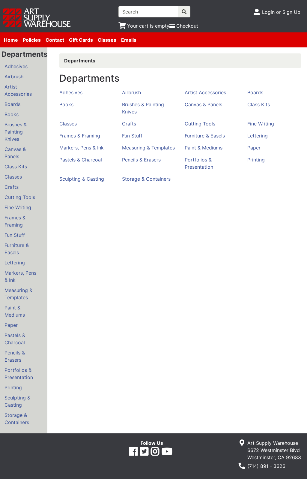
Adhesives (16, 66)
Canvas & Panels (15, 152)
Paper (11, 325)
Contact (55, 40)
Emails (128, 40)
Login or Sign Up (281, 12)
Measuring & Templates (18, 293)
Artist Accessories (18, 90)
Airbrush (13, 77)
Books (11, 114)
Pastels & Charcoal (14, 338)
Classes (107, 40)
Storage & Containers (16, 418)
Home (11, 40)
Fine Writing (17, 207)
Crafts (11, 187)
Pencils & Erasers (14, 356)
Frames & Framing (14, 221)
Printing (13, 387)
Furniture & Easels (16, 248)
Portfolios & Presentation (18, 373)
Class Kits (15, 167)
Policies (32, 40)
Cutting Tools (19, 197)
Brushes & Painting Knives (15, 132)
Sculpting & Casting (17, 401)
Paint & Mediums (14, 311)
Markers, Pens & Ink (20, 276)
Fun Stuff (14, 235)
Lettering (14, 263)
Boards (12, 104)
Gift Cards (81, 40)
